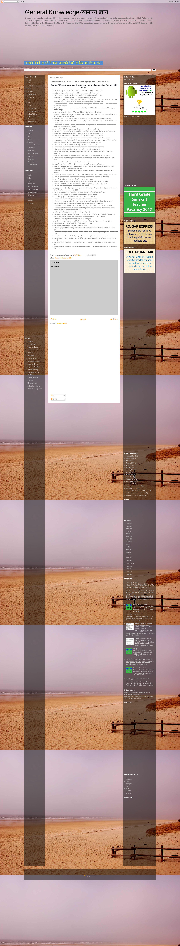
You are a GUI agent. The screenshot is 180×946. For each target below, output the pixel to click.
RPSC (30, 88)
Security (30, 91)
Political (30, 156)
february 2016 (130, 456)
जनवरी (128, 557)
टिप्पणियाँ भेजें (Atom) (61, 323)
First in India (32, 344)
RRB (29, 105)
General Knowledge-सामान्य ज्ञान (66, 12)
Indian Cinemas (33, 377)
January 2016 (130, 467)
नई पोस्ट (53, 319)
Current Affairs (32, 165)
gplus (127, 781)
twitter (128, 777)
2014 (128, 569)
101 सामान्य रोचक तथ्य (132, 488)
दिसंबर (128, 528)
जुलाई (127, 541)
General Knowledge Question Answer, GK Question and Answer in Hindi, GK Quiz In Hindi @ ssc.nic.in (143, 626)
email (127, 788)
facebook (129, 779)
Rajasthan (31, 181)
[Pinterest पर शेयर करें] (95, 255)
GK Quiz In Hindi (138, 649)
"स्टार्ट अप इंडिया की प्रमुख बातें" (134, 486)
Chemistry (31, 162)
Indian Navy (32, 122)
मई (127, 547)
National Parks (32, 383)
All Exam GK (130, 479)
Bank (29, 80)
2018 (128, 526)
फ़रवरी (128, 555)
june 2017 (129, 474)
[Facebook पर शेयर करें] (93, 255)
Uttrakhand (31, 184)
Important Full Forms (34, 367)
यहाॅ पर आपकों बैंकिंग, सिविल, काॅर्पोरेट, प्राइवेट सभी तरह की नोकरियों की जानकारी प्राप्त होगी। (138, 697)
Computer (31, 159)
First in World (32, 358)
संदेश (53, 395)
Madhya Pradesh (33, 189)
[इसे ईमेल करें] (87, 255)
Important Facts (33, 347)
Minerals (30, 380)
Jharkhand (31, 201)
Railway (30, 85)
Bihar (29, 198)
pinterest (128, 793)
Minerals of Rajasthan (35, 389)
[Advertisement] (74, 44)
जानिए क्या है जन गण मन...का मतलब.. (135, 495)
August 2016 (130, 458)
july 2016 (128, 460)
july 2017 (128, 472)
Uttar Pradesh (32, 192)
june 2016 (129, 465)
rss (127, 786)
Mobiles (30, 353)
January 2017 (130, 463)
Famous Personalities (34, 361)
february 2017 (130, 470)
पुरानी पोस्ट (114, 319)
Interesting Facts (33, 350)
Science (30, 130)
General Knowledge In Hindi (143, 638)
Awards (30, 341)
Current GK (58, 258)
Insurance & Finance (34, 145)
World (30, 175)
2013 (128, 571)
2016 (128, 563)
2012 (128, 574)
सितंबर (128, 536)
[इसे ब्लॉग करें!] (89, 255)
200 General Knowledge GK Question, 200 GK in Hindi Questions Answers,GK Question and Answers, (140, 592)
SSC (29, 83)
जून (127, 544)
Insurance (31, 97)
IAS (29, 103)
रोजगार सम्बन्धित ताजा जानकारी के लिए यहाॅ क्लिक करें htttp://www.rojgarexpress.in (137, 693)
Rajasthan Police (33, 108)
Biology (30, 142)
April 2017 (129, 477)
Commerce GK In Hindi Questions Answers (139, 659)
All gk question (130, 481)
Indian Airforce (33, 114)
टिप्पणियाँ (54, 399)
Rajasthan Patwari (33, 111)
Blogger (86, 876)
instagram (129, 784)
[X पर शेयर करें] (91, 255)
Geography (31, 150)
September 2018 (67, 258)
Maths (30, 133)
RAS (29, 100)
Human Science (33, 153)
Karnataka (31, 203)
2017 (128, 561)
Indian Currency (33, 370)
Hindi (29, 139)
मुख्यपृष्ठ (83, 319)
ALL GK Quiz (130, 483)
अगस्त (127, 539)
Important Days (33, 364)
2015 (128, 566)
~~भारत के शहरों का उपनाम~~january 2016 (137, 490)
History (30, 136)
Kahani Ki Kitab (129, 79)
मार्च (127, 552)
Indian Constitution (34, 386)
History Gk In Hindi (132, 582)
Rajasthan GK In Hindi (132, 615)
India (29, 178)
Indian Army (32, 94)
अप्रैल (128, 549)
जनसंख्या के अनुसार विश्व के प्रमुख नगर (136, 493)
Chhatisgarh (31, 195)
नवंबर (127, 531)
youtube (128, 791)
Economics (31, 148)
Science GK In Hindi (139, 668)
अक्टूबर (128, 534)
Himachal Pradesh (33, 186)
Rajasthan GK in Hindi (140, 604)
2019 (128, 523)
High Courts (32, 355)
